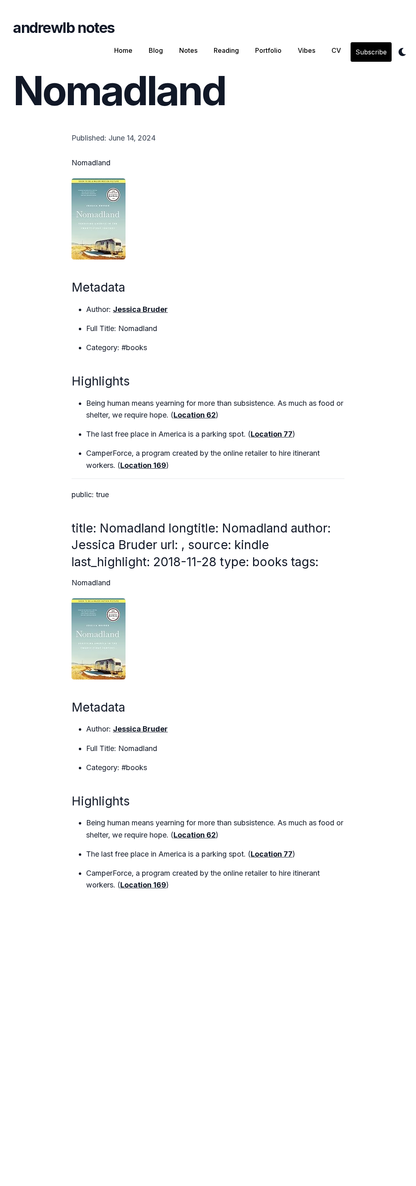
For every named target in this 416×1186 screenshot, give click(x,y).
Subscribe (371, 52)
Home (123, 50)
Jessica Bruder (140, 309)
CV (336, 50)
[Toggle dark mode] (402, 52)
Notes (188, 50)
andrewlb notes (64, 28)
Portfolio (268, 50)
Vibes (306, 50)
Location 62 (194, 415)
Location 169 (143, 465)
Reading (226, 50)
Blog (156, 50)
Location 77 (271, 434)
